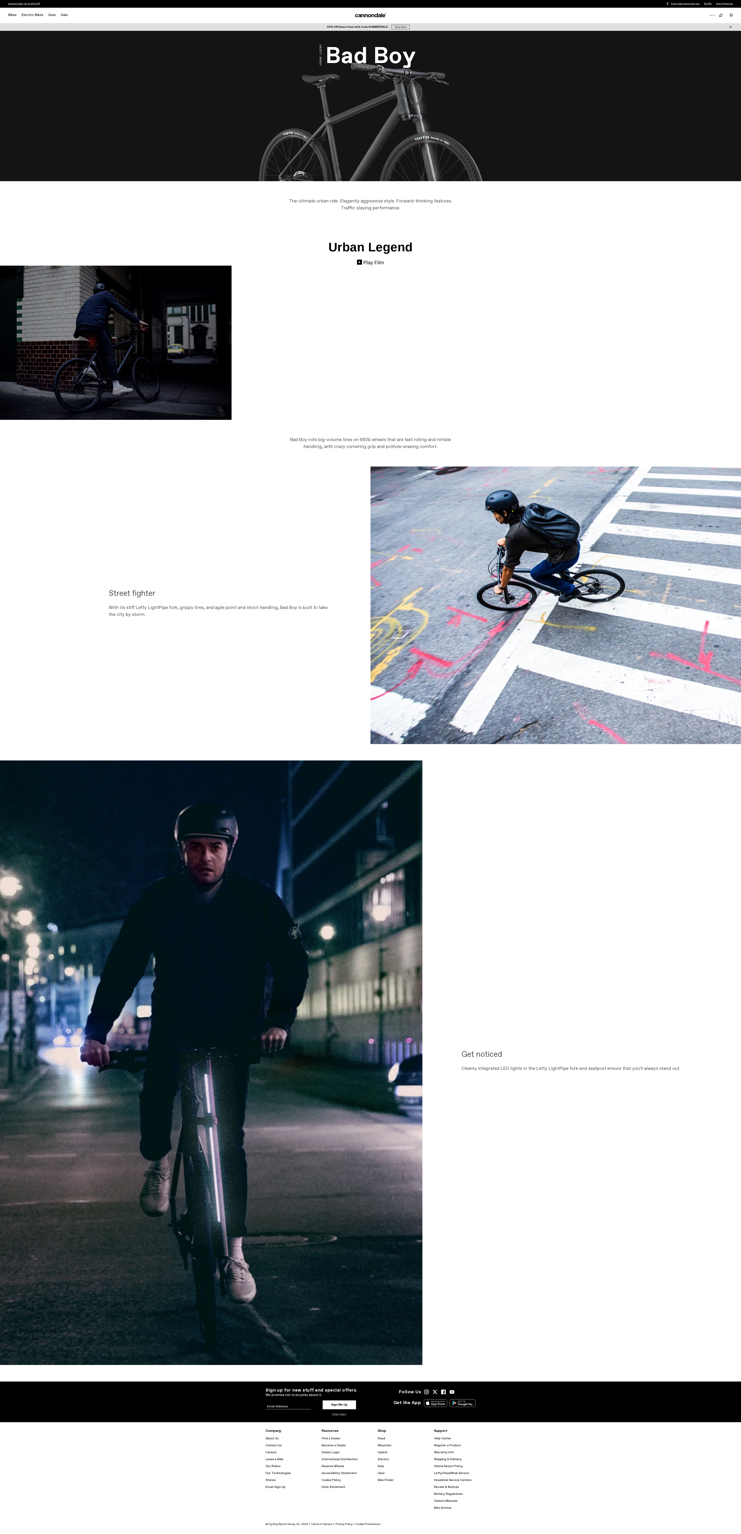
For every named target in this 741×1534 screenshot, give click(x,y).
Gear (52, 15)
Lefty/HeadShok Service (451, 1473)
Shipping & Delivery (448, 1459)
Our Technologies (278, 1473)
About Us (272, 1438)
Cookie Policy (331, 1480)
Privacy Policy (339, 1414)
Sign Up (728, 3)
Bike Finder (386, 1480)
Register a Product (447, 1445)
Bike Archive (443, 1508)
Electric (383, 1459)
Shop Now (400, 27)
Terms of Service (321, 1524)
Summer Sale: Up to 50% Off (24, 3)
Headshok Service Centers (453, 1480)
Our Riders (273, 1466)
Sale (64, 15)
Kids (381, 1466)
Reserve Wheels (333, 1466)
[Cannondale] (370, 15)
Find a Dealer (331, 1438)
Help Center (442, 1438)
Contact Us (274, 1445)
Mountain (384, 1445)
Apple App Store (435, 1403)
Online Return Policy (448, 1466)
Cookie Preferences (367, 1524)
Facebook (443, 1392)
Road (381, 1438)
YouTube (452, 1392)
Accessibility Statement (339, 1473)
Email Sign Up (275, 1487)
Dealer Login (331, 1452)
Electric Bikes (32, 15)
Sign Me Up (339, 1405)
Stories (271, 1480)
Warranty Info (444, 1452)
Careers (271, 1452)
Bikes (12, 15)
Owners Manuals (446, 1501)
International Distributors (340, 1459)
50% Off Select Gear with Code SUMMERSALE (357, 27)
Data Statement (333, 1487)
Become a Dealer (334, 1445)
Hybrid (382, 1452)
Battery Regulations (448, 1494)
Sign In (719, 3)
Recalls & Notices (446, 1487)
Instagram (426, 1392)
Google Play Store (462, 1403)
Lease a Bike (274, 1459)
